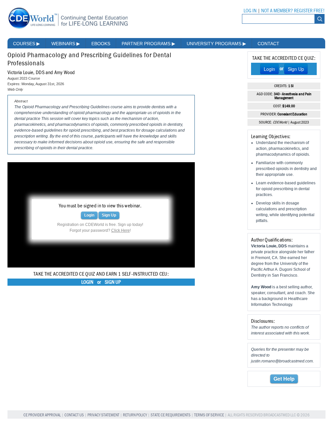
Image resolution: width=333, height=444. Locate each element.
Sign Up (109, 215)
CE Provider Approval (42, 415)
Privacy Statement (103, 415)
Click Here (120, 230)
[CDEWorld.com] (67, 28)
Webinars (65, 43)
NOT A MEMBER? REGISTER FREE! (293, 10)
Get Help (284, 378)
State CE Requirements (171, 415)
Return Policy (135, 415)
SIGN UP (113, 282)
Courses (26, 43)
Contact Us (74, 415)
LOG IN (250, 10)
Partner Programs (148, 43)
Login (89, 215)
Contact (268, 43)
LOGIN (87, 282)
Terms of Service (209, 415)
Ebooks (100, 43)
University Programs (216, 43)
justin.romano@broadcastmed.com (282, 361)
